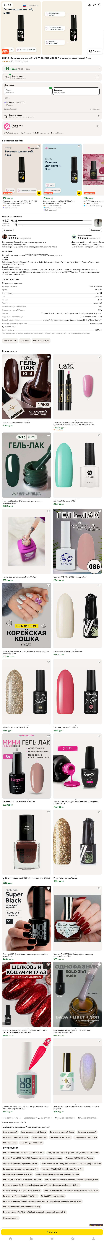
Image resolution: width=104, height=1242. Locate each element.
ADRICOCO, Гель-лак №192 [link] (64, 501)
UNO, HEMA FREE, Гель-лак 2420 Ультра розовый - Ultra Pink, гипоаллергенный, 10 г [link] (25, 1108)
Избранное (52, 1238)
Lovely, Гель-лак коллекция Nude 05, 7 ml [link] (19, 577)
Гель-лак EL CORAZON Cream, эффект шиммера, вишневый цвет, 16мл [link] (73, 955)
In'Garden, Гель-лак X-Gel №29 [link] (65, 728)
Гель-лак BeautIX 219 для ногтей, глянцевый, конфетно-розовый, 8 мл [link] (75, 803)
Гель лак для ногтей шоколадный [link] (16, 423)
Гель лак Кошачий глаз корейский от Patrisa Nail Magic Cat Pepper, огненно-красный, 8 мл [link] (25, 1031)
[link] (10, 1132)
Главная (10, 1238)
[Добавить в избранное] (94, 5)
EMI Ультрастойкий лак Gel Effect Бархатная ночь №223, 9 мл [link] (26, 879)
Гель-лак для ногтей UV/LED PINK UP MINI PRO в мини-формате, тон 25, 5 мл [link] (20, 202)
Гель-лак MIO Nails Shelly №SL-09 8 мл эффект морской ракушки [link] (76, 1108)
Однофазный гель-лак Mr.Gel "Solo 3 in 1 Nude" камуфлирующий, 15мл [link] (72, 1031)
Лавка (31, 1238)
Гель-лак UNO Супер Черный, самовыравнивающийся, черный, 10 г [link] (25, 955)
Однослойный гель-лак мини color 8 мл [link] (19, 802)
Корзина (72, 1238)
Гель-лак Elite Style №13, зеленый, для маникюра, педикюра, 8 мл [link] (23, 502)
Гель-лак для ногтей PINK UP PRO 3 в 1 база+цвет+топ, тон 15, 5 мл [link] (58, 202)
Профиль (93, 1238)
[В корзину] (39, 193)
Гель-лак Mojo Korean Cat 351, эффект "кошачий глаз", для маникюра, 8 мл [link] (26, 652)
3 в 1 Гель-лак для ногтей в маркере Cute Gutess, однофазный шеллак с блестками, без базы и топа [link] (74, 424)
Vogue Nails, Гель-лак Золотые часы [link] (67, 651)
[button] (5, 51)
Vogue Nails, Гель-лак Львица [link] (65, 878)
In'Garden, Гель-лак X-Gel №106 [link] (15, 728)
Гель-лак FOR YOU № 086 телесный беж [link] (69, 577)
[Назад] (4, 5)
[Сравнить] (89, 5)
